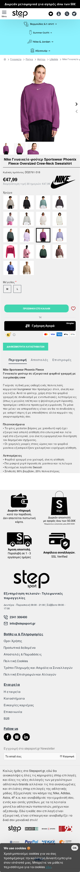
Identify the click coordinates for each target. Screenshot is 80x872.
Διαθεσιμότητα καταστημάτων (25, 346)
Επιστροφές (61, 360)
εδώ (48, 867)
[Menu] (4, 13)
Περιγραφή (18, 360)
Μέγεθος (9, 282)
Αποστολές (39, 360)
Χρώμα (7, 192)
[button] (76, 111)
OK (75, 848)
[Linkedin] (26, 737)
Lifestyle (54, 59)
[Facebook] (7, 737)
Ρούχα (29, 59)
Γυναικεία (15, 59)
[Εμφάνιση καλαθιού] (75, 13)
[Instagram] (16, 737)
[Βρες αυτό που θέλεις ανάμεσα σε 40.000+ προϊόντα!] (66, 13)
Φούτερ (41, 59)
